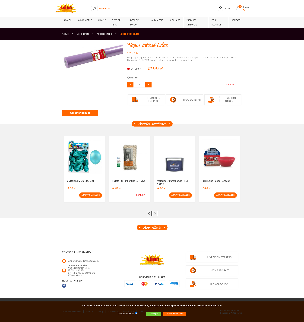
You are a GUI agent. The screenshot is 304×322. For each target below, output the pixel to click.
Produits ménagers (192, 22)
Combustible (85, 20)
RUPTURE (140, 195)
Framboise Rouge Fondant (216, 181)
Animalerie (157, 20)
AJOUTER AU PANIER (90, 195)
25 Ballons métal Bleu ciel (80, 181)
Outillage (174, 20)
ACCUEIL (68, 20)
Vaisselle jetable (104, 34)
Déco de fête (116, 22)
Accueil (65, 34)
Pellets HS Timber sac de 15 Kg (128, 181)
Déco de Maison (134, 22)
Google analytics (126, 313)
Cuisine (102, 20)
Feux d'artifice (216, 22)
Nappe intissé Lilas (129, 34)
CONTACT (235, 20)
